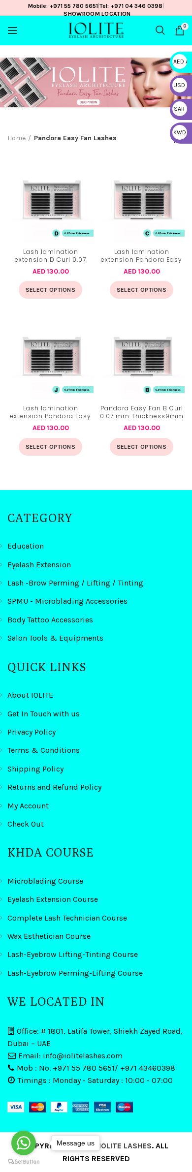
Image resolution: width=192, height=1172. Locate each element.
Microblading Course (45, 881)
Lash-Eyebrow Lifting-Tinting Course (72, 954)
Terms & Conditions (43, 750)
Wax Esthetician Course (49, 936)
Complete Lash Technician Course (67, 918)
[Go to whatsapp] (23, 1143)
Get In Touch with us (43, 713)
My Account (28, 805)
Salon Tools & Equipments (55, 638)
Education (25, 546)
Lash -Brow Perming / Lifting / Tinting (75, 582)
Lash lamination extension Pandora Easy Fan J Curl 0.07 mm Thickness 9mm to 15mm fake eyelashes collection (50, 412)
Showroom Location (97, 13)
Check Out (25, 824)
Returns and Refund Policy (54, 787)
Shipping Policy (35, 768)
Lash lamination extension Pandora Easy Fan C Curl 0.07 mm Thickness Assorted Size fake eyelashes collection (141, 256)
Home (16, 138)
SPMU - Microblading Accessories (67, 601)
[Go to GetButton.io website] (23, 1162)
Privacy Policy (31, 732)
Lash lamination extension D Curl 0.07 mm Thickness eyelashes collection (50, 256)
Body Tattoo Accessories (50, 619)
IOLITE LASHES (125, 1145)
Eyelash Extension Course (52, 899)
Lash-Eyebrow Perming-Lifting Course (75, 973)
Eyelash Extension (39, 564)
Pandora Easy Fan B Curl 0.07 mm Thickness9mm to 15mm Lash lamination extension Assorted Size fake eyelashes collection (141, 412)
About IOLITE (30, 695)
